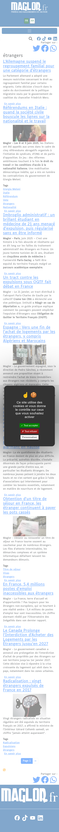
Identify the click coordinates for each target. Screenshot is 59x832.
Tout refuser (30, 431)
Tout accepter (30, 425)
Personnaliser (29, 437)
